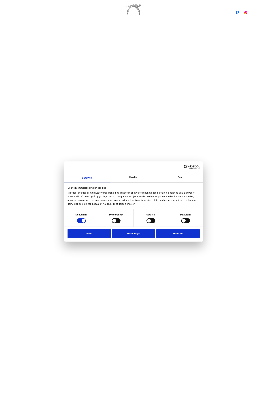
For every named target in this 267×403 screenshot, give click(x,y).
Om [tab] (180, 177)
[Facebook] (237, 12)
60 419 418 (39, 12)
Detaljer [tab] (133, 177)
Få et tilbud (59, 12)
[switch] (116, 220)
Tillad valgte (133, 233)
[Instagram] (245, 12)
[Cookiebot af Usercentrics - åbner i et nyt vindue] (186, 167)
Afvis (89, 233)
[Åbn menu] (22, 12)
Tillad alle (178, 233)
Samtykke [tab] (87, 177)
